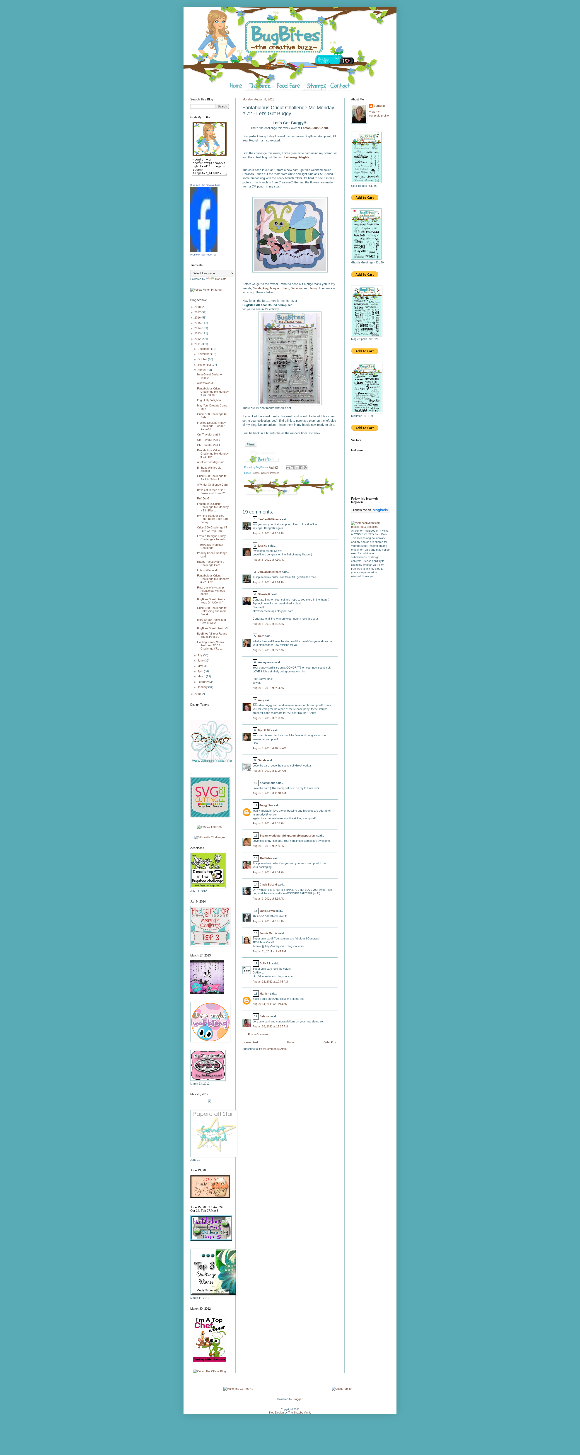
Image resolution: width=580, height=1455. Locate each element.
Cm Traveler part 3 (208, 434)
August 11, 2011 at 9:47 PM (269, 951)
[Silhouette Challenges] (209, 837)
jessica (262, 545)
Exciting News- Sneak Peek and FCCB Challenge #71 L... (210, 645)
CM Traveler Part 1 (208, 445)
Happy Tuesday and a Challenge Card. (210, 563)
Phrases (274, 473)
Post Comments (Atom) (273, 1049)
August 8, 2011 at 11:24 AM (269, 770)
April (201, 671)
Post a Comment (258, 1034)
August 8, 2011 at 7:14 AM (269, 582)
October (203, 359)
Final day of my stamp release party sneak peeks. (211, 591)
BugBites (380, 105)
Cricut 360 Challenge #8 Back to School (212, 477)
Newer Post (251, 1042)
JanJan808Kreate (269, 519)
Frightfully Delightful (209, 400)
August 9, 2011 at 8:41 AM (269, 921)
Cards (256, 473)
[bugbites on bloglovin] (370, 512)
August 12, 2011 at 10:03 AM (270, 981)
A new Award (205, 383)
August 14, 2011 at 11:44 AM (270, 1004)
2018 (197, 307)
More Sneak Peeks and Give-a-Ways (211, 621)
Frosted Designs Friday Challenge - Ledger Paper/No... (211, 426)
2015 (197, 323)
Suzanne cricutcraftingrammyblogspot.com (288, 835)
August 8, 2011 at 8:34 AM (269, 688)
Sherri (285, 288)
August (202, 370)
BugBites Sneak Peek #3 (212, 628)
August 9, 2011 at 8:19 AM (269, 898)
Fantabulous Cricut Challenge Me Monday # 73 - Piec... (213, 507)
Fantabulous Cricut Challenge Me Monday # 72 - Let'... (213, 579)
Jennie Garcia (269, 933)
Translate (220, 279)
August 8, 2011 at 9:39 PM (269, 846)
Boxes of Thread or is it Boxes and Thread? (211, 492)
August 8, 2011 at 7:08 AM (269, 533)
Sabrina (265, 1016)
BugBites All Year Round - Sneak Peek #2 (213, 635)
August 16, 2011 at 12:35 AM (270, 1026)
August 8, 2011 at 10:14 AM (269, 748)
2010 (197, 694)
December (204, 348)
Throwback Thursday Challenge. (210, 546)
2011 (197, 344)
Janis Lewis (267, 910)
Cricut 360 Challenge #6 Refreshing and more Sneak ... (212, 611)
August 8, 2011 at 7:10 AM (269, 559)
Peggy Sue (266, 805)
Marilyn (264, 993)
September (205, 364)
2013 (197, 333)
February (203, 682)
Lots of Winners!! (207, 570)
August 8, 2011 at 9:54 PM (269, 872)
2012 (197, 339)
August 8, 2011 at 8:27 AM (269, 650)
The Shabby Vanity (299, 1412)
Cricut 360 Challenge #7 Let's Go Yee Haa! (212, 529)
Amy (265, 288)
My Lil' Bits (265, 730)
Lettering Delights (296, 157)
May (200, 666)
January (203, 687)
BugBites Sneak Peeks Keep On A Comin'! (211, 601)
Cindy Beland (268, 884)
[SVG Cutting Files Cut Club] (209, 826)
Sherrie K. (264, 594)
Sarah (257, 288)
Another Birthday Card (211, 462)
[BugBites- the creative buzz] (204, 250)
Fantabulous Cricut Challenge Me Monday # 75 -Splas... (213, 392)
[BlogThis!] (292, 467)
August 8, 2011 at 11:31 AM (269, 793)
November (204, 354)
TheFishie (266, 858)
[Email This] (288, 467)
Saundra (296, 288)
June (201, 660)
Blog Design (276, 1412)
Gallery (265, 473)
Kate (261, 636)
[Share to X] (296, 467)
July (200, 655)
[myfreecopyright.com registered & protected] (370, 526)
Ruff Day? (203, 498)
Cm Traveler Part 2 (208, 439)
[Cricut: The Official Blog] (209, 1371)
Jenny (313, 288)
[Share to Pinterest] (305, 467)
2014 (197, 328)
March (202, 676)
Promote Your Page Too (203, 254)
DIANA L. (265, 963)
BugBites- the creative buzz (205, 185)
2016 (197, 317)
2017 (197, 312)
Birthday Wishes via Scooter (209, 469)
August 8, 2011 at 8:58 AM (269, 718)
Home (291, 1042)
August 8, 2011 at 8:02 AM (269, 623)
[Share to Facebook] (301, 467)
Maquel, (275, 288)
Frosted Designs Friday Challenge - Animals (211, 538)
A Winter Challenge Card (212, 484)
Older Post (330, 1042)
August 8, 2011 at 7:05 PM (269, 823)
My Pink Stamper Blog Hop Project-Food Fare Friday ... (213, 519)
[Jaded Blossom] (211, 762)
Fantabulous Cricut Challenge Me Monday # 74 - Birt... (213, 454)
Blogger (297, 1399)
